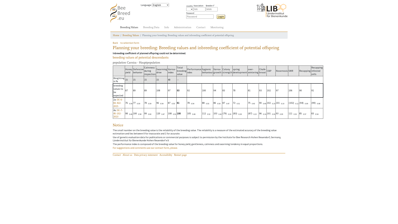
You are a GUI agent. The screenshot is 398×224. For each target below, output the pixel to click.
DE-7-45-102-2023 (118, 113)
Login (221, 16)
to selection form (129, 42)
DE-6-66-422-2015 (118, 103)
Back (115, 42)
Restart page (180, 154)
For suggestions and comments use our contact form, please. (145, 147)
